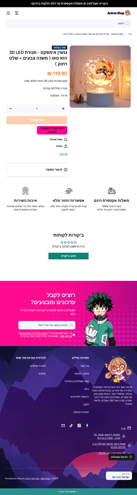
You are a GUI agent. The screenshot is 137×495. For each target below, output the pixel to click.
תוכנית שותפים (38, 365)
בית (130, 34)
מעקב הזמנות (82, 373)
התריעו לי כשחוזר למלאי (52, 130)
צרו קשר (84, 365)
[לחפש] (128, 23)
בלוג (86, 389)
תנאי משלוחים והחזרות (77, 381)
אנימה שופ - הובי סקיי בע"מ (37, 478)
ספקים (42, 373)
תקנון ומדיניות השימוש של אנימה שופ (45, 335)
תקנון (86, 404)
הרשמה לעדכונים (80, 396)
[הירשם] (22, 325)
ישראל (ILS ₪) (120, 477)
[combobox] (68, 23)
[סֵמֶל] (119, 13)
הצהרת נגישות (81, 412)
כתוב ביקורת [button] (68, 256)
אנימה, (63, 154)
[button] (68, 491)
